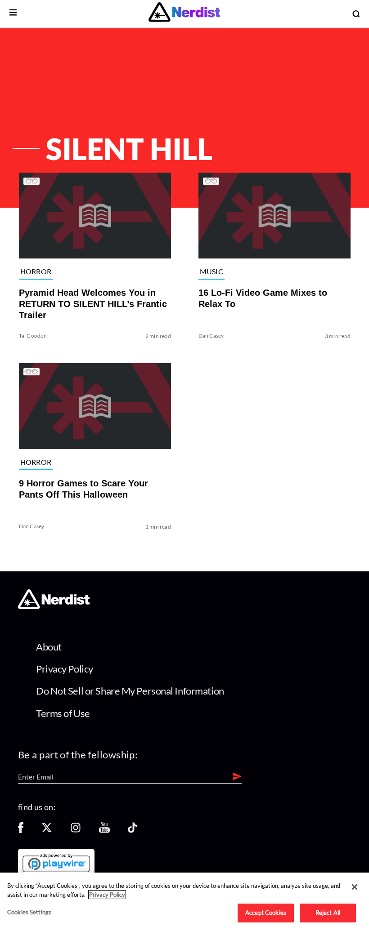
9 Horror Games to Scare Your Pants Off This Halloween (83, 488)
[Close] (354, 887)
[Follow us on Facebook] (20, 830)
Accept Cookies (265, 912)
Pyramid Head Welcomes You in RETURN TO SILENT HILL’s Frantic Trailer (92, 303)
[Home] (54, 606)
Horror (35, 271)
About (49, 647)
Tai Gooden (32, 335)
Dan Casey (211, 335)
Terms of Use (63, 713)
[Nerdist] (184, 13)
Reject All (327, 912)
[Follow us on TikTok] (132, 830)
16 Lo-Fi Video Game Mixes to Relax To (262, 297)
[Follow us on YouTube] (104, 830)
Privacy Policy (64, 669)
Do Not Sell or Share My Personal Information (130, 691)
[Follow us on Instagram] (75, 830)
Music (212, 271)
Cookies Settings (29, 912)
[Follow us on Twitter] (46, 830)
